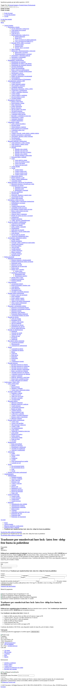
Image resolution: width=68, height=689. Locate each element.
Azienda (47, 575)
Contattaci (7, 653)
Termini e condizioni (10, 663)
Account (3, 519)
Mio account (7, 652)
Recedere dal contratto (10, 669)
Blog (5, 655)
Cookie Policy (8, 666)
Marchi (6, 657)
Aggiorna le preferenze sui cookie (13, 667)
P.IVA (2, 577)
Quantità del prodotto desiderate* (10, 581)
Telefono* (45, 577)
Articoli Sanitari (8, 524)
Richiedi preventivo (6, 584)
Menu (2, 22)
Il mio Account (8, 13)
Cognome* (25, 575)
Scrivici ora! (11, 682)
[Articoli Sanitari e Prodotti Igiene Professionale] (21, 5)
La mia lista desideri (9, 14)
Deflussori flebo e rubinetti (11, 527)
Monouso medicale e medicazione (13, 526)
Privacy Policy (8, 664)
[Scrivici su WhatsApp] (4, 682)
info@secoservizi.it (10, 642)
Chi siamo (7, 650)
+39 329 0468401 (9, 644)
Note (37, 581)
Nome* (3, 575)
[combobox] (9, 7)
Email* (23, 577)
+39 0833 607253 (12, 646)
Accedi (6, 16)
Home (6, 522)
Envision (3, 687)
